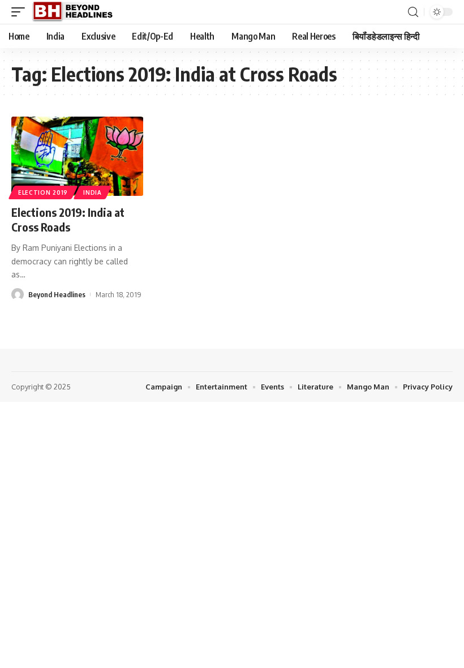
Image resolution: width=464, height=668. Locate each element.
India (92, 192)
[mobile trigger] (21, 12)
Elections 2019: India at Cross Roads (67, 219)
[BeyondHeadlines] (77, 12)
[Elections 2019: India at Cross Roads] (77, 156)
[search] (413, 12)
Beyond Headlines (56, 294)
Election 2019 (43, 192)
